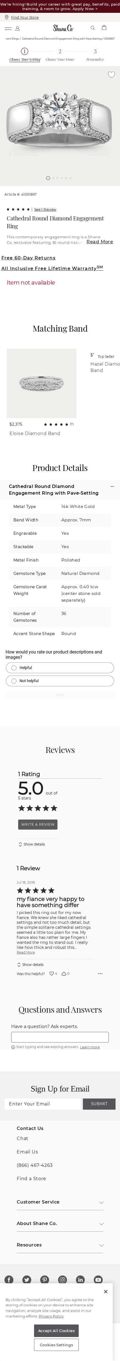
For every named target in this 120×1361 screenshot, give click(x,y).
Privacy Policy (51, 1316)
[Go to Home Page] (63, 28)
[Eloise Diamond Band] (41, 383)
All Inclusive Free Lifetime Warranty (52, 268)
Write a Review (38, 824)
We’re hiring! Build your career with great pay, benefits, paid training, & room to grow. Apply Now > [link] (60, 6)
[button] (48, 178)
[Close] (106, 1291)
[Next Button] (63, 188)
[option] (60, 126)
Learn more (90, 1047)
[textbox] (60, 1037)
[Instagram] (62, 1279)
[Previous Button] (57, 188)
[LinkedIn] (80, 1279)
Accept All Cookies (56, 1330)
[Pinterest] (44, 1279)
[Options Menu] (100, 974)
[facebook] (8, 1279)
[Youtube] (98, 1279)
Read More (100, 241)
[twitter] (26, 1279)
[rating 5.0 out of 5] (18, 209)
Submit (99, 1103)
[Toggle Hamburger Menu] (7, 28)
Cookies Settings (56, 1345)
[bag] (104, 28)
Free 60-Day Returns (28, 258)
